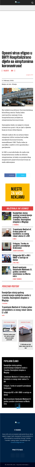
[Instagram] (18, 455)
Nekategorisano (18, 250)
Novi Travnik (17, 279)
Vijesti (6, 71)
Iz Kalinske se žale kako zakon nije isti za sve (25, 346)
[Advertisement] (17, 29)
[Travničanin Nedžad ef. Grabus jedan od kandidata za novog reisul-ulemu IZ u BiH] (6, 232)
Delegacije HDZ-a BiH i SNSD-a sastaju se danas (21, 257)
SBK (14, 239)
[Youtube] (22, 455)
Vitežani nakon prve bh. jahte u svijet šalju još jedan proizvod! (9, 337)
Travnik (15, 224)
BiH (12, 71)
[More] (29, 175)
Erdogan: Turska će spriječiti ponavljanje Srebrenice (21, 245)
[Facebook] (13, 455)
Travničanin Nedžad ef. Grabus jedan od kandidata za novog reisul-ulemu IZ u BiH (22, 232)
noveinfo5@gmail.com (17, 442)
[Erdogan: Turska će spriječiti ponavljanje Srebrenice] (6, 246)
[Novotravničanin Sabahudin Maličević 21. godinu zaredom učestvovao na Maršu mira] (6, 270)
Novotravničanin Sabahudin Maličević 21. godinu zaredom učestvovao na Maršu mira (22, 271)
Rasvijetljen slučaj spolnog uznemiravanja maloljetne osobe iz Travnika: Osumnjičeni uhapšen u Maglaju (22, 217)
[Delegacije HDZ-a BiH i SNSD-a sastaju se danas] (6, 258)
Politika (15, 262)
